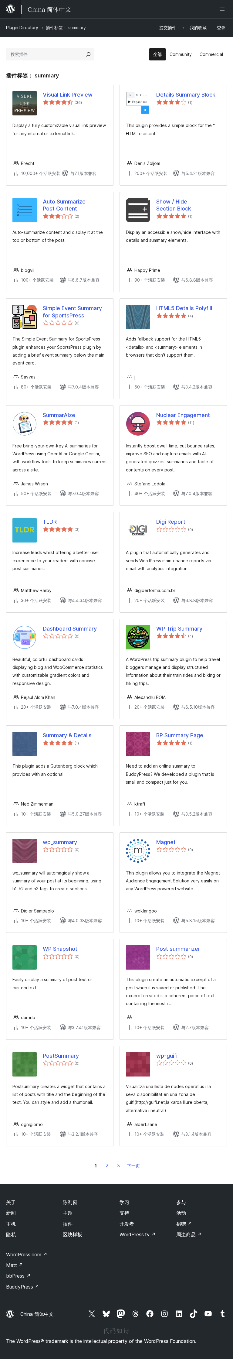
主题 (68, 1213)
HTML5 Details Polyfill (184, 308)
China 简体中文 (37, 1314)
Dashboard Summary (70, 628)
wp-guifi (166, 1056)
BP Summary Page (179, 735)
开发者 (127, 1224)
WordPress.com (26, 1254)
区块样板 (72, 1234)
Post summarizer (178, 949)
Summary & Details (67, 735)
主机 (11, 1224)
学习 (124, 1202)
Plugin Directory (22, 27)
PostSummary (61, 1056)
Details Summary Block (185, 94)
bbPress (18, 1276)
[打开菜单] (223, 9)
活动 (181, 1213)
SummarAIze (59, 415)
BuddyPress (22, 1287)
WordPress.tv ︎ (138, 1234)
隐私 (11, 1234)
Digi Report (170, 522)
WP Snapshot (60, 949)
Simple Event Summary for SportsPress (72, 311)
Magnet (166, 842)
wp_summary (60, 842)
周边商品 (189, 1234)
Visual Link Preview (68, 94)
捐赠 (184, 1224)
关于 (11, 1202)
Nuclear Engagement (183, 415)
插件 (68, 1224)
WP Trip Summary (179, 628)
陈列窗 (70, 1202)
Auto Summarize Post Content (64, 205)
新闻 (11, 1213)
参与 (181, 1202)
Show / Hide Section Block (173, 205)
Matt (14, 1265)
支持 (124, 1213)
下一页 (133, 1165)
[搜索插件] (88, 54)
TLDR (50, 522)
